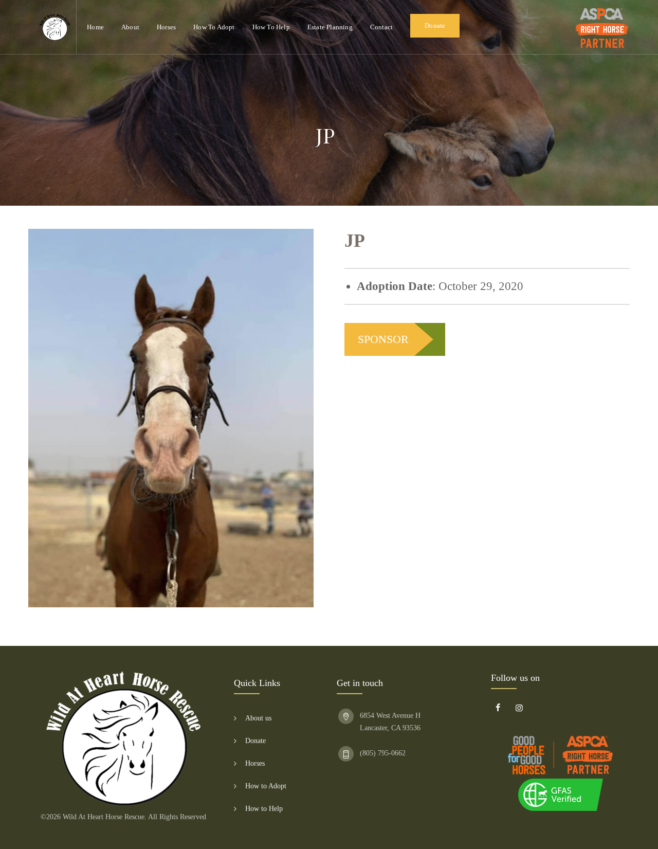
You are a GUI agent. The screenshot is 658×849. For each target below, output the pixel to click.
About (130, 27)
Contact (381, 27)
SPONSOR (383, 339)
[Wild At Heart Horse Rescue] (55, 27)
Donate (435, 25)
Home (95, 27)
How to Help (271, 27)
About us (258, 718)
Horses (166, 27)
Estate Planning (330, 27)
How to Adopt (213, 27)
